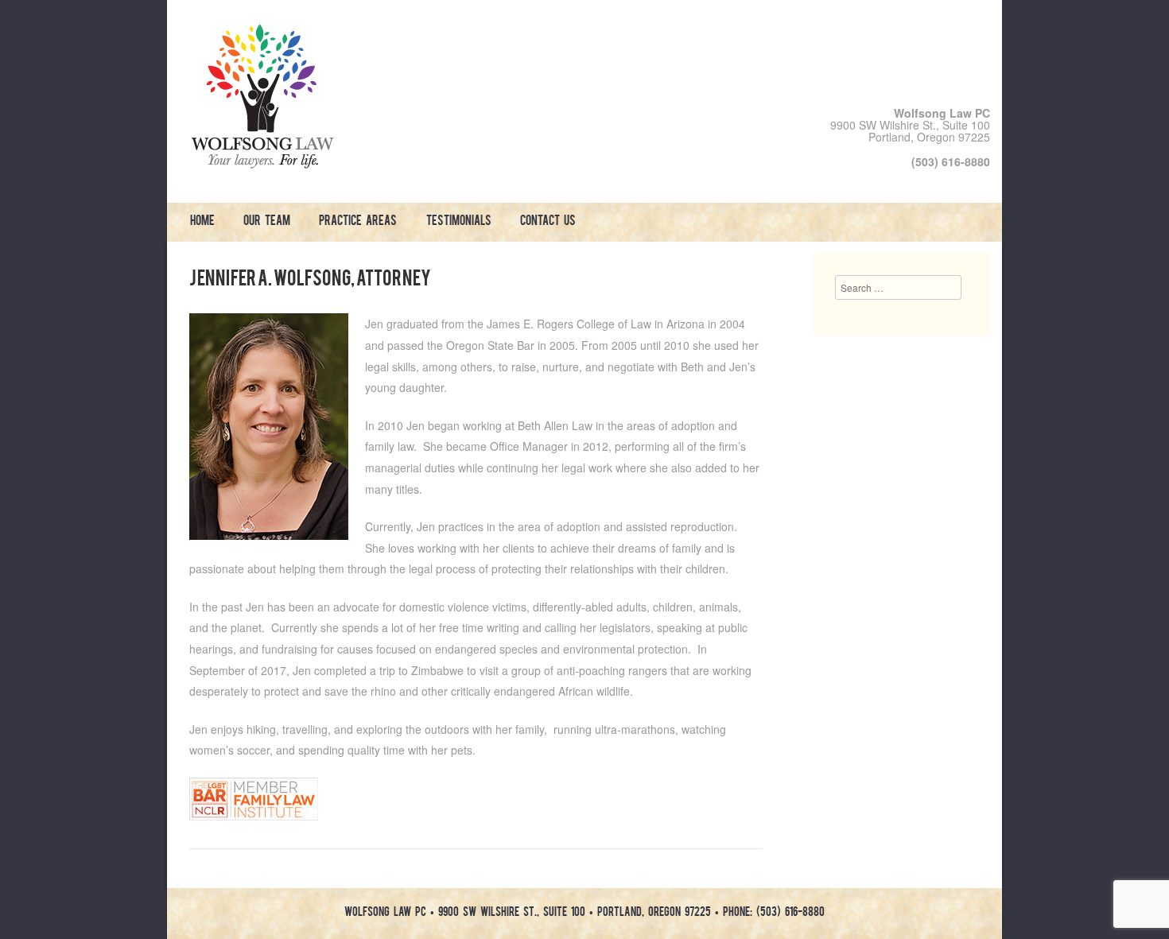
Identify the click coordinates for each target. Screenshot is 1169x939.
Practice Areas (358, 221)
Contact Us (548, 221)
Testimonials (458, 221)
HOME (202, 221)
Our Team (266, 221)
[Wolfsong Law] (262, 164)
